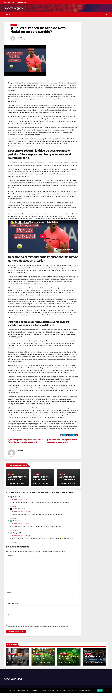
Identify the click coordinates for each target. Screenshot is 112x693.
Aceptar (100, 690)
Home (8, 14)
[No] (110, 690)
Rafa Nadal (11, 474)
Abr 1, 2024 (64, 662)
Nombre (9, 592)
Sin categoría (11, 653)
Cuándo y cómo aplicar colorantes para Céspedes (42, 659)
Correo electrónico (12, 603)
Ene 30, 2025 (13, 662)
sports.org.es (13, 8)
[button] (106, 14)
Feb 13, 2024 (90, 662)
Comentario (10, 555)
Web (7, 615)
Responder (13, 506)
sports (22, 37)
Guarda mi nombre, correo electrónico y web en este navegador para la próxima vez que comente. (38, 626)
